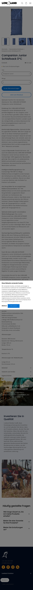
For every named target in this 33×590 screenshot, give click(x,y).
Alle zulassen (13, 306)
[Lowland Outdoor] (9, 3)
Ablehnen (4, 305)
